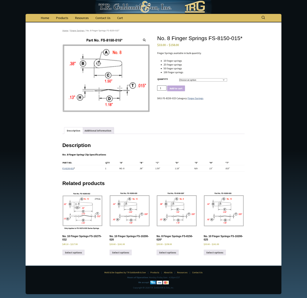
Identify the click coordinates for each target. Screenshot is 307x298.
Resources (82, 18)
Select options (73, 252)
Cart (120, 18)
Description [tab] (73, 130)
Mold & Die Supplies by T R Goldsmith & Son (125, 272)
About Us (168, 272)
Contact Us (102, 18)
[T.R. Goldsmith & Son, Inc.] (153, 6)
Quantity (162, 79)
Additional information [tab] (98, 130)
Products (62, 18)
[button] (144, 40)
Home (45, 18)
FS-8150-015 (68, 168)
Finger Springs (77, 30)
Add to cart (176, 88)
